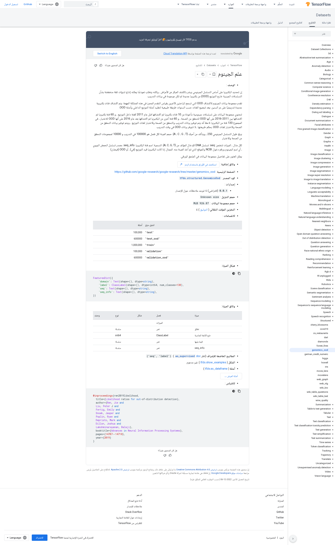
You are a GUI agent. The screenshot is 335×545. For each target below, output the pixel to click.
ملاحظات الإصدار (134, 506)
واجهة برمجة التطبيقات (255, 4)
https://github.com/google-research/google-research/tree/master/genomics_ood (165, 171)
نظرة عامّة (326, 22)
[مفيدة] (100, 65)
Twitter (280, 517)
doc (188, 356)
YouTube (279, 523)
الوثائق (154, 39)
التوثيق (204, 209)
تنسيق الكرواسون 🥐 (171, 39)
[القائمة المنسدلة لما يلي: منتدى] (206, 4)
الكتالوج (312, 22)
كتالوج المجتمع (295, 22)
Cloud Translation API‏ (175, 53)
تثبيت (291, 4)
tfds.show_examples (213, 362)
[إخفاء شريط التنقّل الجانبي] (292, 538)
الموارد (231, 4)
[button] (312, 49)
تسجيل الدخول (11, 4)
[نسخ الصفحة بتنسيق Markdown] (203, 74)
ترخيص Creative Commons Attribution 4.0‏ (196, 469)
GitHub (28, 4)
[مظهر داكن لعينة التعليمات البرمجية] (233, 273)
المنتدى (280, 506)
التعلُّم (280, 4)
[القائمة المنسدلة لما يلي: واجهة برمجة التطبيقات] (241, 4)
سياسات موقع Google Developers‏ (227, 473)
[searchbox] (311, 34)
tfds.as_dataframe (216, 368)
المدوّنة (281, 500)
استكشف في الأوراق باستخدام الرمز (198, 164)
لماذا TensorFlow (190, 4)
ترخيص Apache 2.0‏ (120, 469)
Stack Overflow (133, 512)
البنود (281, 537)
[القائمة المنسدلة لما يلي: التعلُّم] (273, 4)
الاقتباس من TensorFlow (130, 523)
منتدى (213, 4)
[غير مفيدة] (95, 65)
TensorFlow (236, 65)
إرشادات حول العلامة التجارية (129, 517)
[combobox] (81, 4)
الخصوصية (271, 537)
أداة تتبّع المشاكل (135, 500)
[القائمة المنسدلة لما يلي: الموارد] (223, 4)
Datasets (323, 15)
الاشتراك (39, 537)
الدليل (280, 22)
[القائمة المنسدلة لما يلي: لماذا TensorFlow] (177, 4)
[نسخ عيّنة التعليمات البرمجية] (239, 273)
